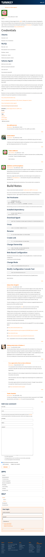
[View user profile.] (4, 12)
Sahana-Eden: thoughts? (13, 285)
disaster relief (4, 119)
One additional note (12, 125)
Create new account (7, 524)
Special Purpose (31, 551)
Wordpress (38, 549)
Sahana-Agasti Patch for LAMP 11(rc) (14, 108)
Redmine (38, 551)
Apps (3, 472)
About (2, 542)
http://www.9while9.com (19, 26)
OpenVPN (38, 545)
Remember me (6, 521)
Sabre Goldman (4, 16)
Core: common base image (12, 544)
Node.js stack (39, 546)
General (3, 112)
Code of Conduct (2, 547)
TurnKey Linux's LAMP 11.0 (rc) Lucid (30, 190)
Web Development (32, 547)
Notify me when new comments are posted (10, 462)
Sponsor (2, 552)
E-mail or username (6, 512)
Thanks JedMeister (13, 150)
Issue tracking (5, 486)
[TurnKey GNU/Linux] (7, 3)
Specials (3, 475)
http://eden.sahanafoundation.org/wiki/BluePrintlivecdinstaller (21, 335)
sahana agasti (4, 117)
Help (3, 494)
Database (4, 488)
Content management (6, 481)
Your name (3, 406)
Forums (3, 497)
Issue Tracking (31, 549)
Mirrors (2, 548)
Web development (5, 477)
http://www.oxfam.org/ (13, 333)
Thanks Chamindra (11, 393)
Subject (2, 422)
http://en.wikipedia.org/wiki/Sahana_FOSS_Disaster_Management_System (16, 100)
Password (5, 516)
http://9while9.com (16, 177)
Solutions (10, 542)
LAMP (21, 21)
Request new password (8, 526)
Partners (2, 551)
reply (42, 131)
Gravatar (30, 414)
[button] (42, 2)
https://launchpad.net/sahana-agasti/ (9, 103)
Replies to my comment (15, 464)
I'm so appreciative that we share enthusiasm (19, 363)
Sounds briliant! (11, 135)
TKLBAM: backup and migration (11, 548)
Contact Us (3, 550)
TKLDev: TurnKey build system (13, 550)
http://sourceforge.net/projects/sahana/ (9, 105)
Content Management (31, 545)
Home (2, 7)
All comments (6, 464)
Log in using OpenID (7, 523)
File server (38, 550)
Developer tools (5, 490)
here (22, 306)
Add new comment (5, 121)
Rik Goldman (28, 24)
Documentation (5, 505)
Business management (6, 482)
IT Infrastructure (5, 479)
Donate (20, 549)
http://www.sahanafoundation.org (8, 97)
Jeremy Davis (9, 137)
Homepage (3, 418)
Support (4, 499)
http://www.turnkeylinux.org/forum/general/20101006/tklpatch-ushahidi (23, 330)
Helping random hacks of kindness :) (16, 345)
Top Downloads (39, 543)
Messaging (4, 484)
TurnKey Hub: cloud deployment (11, 546)
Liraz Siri (8, 347)
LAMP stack (38, 547)
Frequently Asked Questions (22, 546)
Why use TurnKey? (2, 545)
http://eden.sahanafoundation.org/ (15, 327)
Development (4, 503)
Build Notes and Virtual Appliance (15, 165)
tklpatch (3, 115)
